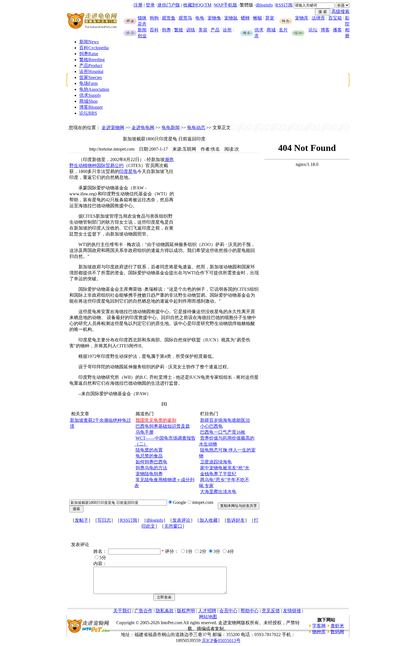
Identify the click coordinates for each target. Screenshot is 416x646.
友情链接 (292, 610)
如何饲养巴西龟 (151, 461)
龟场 (88, 83)
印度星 (126, 171)
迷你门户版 (168, 5)
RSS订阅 (284, 5)
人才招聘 (207, 610)
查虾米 (337, 625)
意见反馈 (271, 610)
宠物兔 (214, 18)
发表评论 (181, 520)
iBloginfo (264, 5)
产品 (215, 29)
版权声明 (186, 610)
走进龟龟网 (143, 127)
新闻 (142, 29)
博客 (325, 29)
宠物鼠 (231, 18)
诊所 (227, 29)
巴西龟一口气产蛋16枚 (222, 432)
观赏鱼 (168, 18)
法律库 (318, 18)
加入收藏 (209, 520)
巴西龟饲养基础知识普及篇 (163, 426)
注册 (138, 5)
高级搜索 (340, 11)
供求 (258, 29)
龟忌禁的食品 (149, 456)
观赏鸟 (185, 18)
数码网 (337, 631)
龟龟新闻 (171, 127)
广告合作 (143, 610)
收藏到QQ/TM (197, 5)
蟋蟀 (245, 18)
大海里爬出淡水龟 (218, 491)
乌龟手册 (145, 432)
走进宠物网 (113, 127)
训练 (190, 29)
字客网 (319, 625)
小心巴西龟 (211, 426)
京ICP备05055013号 (221, 640)
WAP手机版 (225, 5)
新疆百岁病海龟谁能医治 (225, 420)
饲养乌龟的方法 (151, 467)
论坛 (313, 29)
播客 (337, 29)
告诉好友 (236, 520)
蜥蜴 (257, 18)
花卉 (142, 24)
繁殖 (178, 29)
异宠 (269, 18)
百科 (154, 29)
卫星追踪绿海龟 (216, 461)
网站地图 (208, 616)
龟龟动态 (196, 127)
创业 (142, 35)
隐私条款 (165, 610)
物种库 (319, 631)
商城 (271, 29)
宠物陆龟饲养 (149, 473)
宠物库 (301, 18)
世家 (90, 77)
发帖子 (81, 520)
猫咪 (142, 18)
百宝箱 (335, 18)
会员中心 (228, 610)
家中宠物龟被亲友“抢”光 (224, 467)
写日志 (104, 520)
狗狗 (154, 18)
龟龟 (199, 18)
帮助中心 (250, 610)
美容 (202, 29)
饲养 (166, 29)
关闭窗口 (173, 526)
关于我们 (122, 610)
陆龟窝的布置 (149, 450)
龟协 (94, 89)
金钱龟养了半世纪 (218, 473)
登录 (150, 5)
